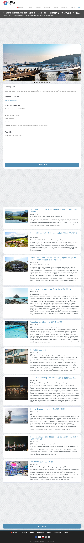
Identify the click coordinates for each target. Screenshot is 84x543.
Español (21, 8)
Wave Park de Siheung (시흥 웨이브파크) (46, 322)
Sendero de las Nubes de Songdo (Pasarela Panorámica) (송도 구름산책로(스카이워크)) (34, 15)
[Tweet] (39, 536)
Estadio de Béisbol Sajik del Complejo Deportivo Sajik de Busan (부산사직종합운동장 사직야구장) (53, 259)
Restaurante (47, 8)
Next (78, 63)
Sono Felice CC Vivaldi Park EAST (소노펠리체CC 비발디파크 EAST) (53, 234)
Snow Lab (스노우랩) (38, 350)
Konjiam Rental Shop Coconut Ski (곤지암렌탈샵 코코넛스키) (54, 378)
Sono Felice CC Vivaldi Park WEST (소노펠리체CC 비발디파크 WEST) (54, 210)
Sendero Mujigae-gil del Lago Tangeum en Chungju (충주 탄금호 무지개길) (54, 438)
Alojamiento (64, 8)
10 (49, 82)
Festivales (30, 8)
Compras (56, 8)
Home (5, 15)
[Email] (49, 536)
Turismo (38, 8)
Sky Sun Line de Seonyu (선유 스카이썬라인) (47, 409)
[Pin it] (43, 536)
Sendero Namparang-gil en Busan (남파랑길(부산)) (50, 289)
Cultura (73, 8)
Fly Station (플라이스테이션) (41, 462)
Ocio (79, 8)
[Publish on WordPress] (46, 536)
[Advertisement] (42, 31)
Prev (5, 63)
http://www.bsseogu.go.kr (11, 100)
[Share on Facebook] (36, 536)
